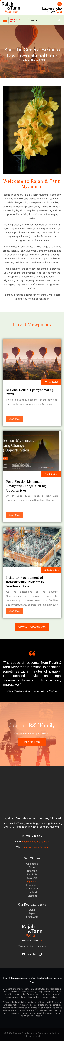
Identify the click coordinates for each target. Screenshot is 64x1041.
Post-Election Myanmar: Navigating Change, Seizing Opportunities (26, 486)
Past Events (16, 474)
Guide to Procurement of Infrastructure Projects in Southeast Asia (25, 582)
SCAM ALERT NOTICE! (15, 20)
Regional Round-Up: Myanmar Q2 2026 (30, 392)
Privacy (41, 946)
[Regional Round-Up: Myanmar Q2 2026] (32, 359)
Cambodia (32, 863)
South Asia (32, 916)
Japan (32, 913)
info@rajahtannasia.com (35, 841)
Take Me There (32, 741)
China (32, 867)
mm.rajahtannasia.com (35, 847)
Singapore (32, 888)
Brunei (32, 909)
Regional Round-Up (20, 382)
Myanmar (32, 881)
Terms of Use (25, 946)
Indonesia (32, 870)
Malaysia (32, 877)
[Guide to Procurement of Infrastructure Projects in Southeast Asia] (32, 547)
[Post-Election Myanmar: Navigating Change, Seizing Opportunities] (32, 451)
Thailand (32, 892)
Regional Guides (18, 570)
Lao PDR (32, 874)
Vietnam (32, 895)
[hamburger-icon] (5, 20)
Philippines (32, 885)
